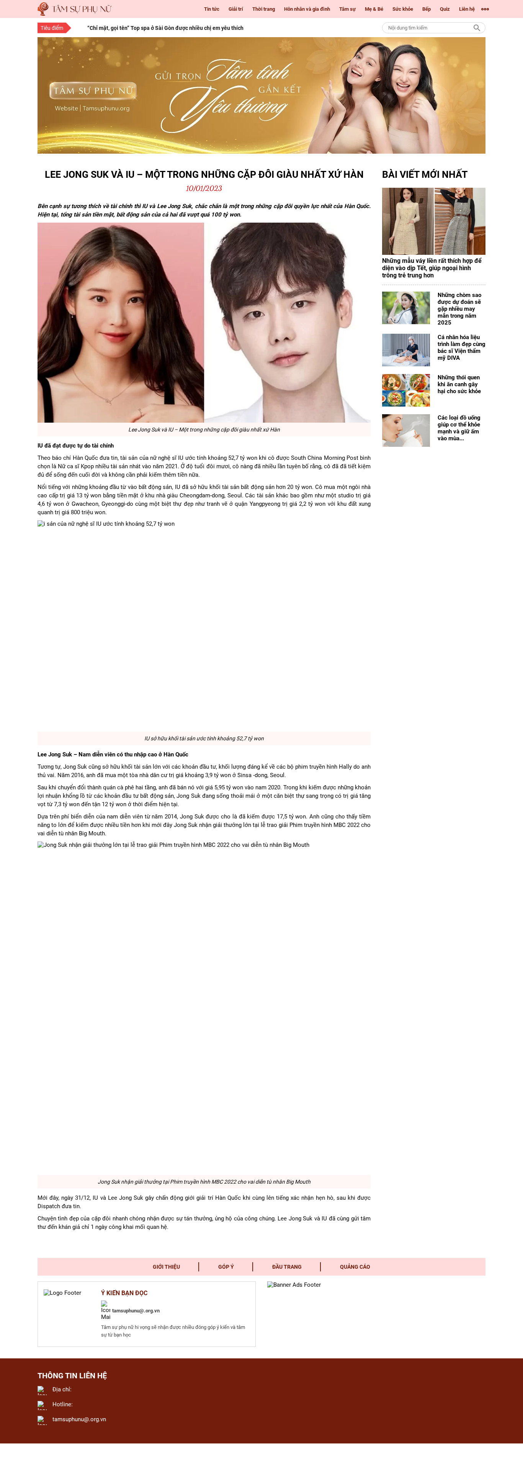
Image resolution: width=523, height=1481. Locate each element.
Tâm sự (347, 9)
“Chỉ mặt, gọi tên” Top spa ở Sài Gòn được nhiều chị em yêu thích (165, 28)
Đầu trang (287, 1267)
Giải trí (236, 9)
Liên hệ (467, 9)
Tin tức (211, 9)
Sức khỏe (402, 9)
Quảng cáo (355, 1267)
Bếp (426, 9)
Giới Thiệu (166, 1267)
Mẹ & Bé (374, 9)
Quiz (445, 9)
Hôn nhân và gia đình (307, 9)
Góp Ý (226, 1267)
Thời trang (263, 9)
